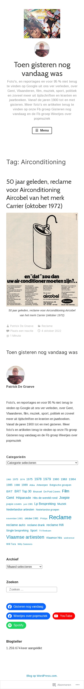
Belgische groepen (60, 484)
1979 (47, 479)
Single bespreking (17, 530)
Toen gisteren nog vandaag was (42, 69)
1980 (56, 479)
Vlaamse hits (54, 537)
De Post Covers (52, 491)
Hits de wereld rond (45, 497)
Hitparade (23, 498)
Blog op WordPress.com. (42, 675)
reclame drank (36, 525)
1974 (22, 479)
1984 (72, 479)
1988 (17, 485)
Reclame (47, 326)
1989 (24, 484)
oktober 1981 (31, 518)
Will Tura (11, 544)
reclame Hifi (55, 525)
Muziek (61, 503)
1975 (29, 479)
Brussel (37, 491)
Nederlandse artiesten (20, 509)
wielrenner (69, 538)
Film (65, 491)
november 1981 (14, 518)
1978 (37, 479)
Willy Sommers (25, 544)
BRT (9, 491)
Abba (32, 485)
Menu (44, 130)
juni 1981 (28, 504)
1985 (9, 484)
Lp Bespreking (45, 504)
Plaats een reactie (21, 330)
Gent (10, 498)
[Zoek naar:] (31, 589)
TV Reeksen (45, 531)
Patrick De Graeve (21, 326)
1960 (8, 479)
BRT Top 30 (22, 491)
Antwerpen (42, 485)
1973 (15, 479)
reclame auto (15, 525)
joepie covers (14, 504)
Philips (43, 518)
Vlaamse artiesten (25, 537)
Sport (33, 530)
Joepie (64, 498)
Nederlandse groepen (47, 509)
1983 (64, 479)
